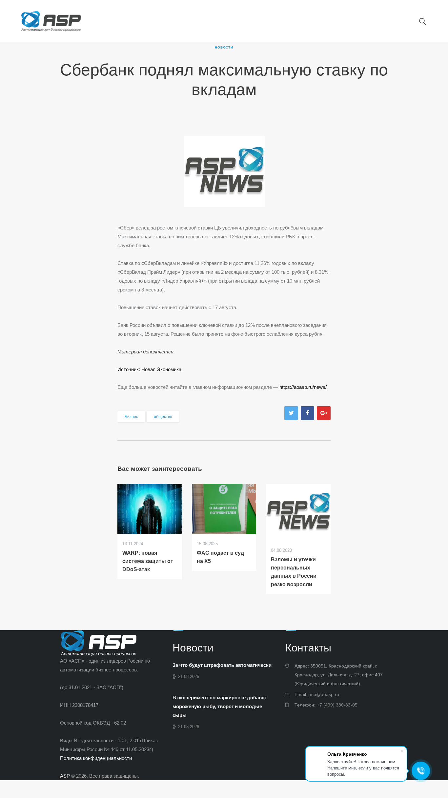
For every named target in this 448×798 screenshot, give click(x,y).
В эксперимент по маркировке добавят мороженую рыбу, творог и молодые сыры (220, 706)
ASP (65, 776)
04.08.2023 (281, 550)
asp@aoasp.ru (324, 694)
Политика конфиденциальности (96, 758)
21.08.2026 (188, 676)
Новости (224, 47)
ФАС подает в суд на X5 (220, 557)
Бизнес (131, 416)
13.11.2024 (132, 543)
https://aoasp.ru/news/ (303, 387)
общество (163, 416)
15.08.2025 (207, 543)
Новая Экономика (161, 369)
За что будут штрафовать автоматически (222, 665)
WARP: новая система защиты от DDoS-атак (147, 561)
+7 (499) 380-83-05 (337, 705)
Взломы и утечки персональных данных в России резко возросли (293, 572)
